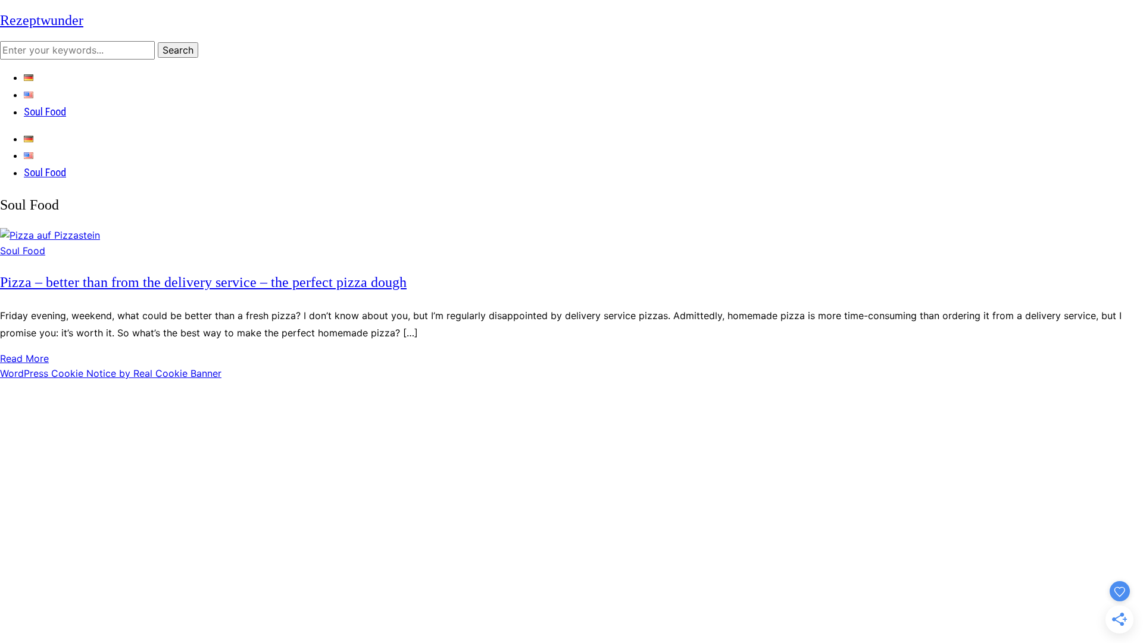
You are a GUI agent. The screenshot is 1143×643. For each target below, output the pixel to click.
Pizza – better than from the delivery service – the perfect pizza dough (203, 282)
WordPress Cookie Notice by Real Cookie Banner (110, 373)
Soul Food (45, 111)
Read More (24, 358)
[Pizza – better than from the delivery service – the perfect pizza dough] (50, 235)
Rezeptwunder (41, 20)
